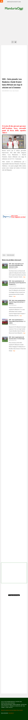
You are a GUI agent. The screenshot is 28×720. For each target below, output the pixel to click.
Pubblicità (15, 710)
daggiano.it (11, 713)
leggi (24, 277)
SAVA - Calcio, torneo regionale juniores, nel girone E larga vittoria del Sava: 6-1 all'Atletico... (17, 302)
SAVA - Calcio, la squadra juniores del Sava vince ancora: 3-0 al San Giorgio (16, 337)
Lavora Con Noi (9, 710)
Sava (4, 255)
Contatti (21, 710)
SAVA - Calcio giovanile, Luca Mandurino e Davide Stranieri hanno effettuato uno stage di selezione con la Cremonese (12, 83)
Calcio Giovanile (10, 255)
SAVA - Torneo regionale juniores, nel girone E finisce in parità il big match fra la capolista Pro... (17, 282)
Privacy (3, 710)
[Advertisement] (14, 25)
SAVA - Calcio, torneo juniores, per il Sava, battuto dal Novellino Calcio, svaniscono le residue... (16, 265)
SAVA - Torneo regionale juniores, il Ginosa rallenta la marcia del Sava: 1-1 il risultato (17, 321)
